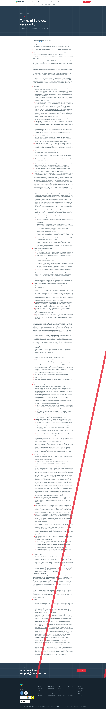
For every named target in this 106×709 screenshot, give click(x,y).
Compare (69, 693)
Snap (59, 690)
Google (59, 688)
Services (39, 693)
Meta (59, 686)
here (64, 4)
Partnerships (80, 698)
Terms (28, 13)
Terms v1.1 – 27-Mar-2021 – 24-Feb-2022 (49, 659)
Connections (40, 1)
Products (27, 1)
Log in (80, 1)
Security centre (80, 695)
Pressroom (79, 697)
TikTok (59, 691)
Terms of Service (76, 706)
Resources (53, 1)
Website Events (51, 686)
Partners (47, 1)
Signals (39, 686)
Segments (40, 690)
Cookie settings (83, 706)
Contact (79, 700)
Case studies (70, 686)
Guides (69, 690)
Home (21, 13)
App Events (50, 691)
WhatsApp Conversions (52, 693)
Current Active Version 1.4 (38, 41)
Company (60, 1)
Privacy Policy (69, 706)
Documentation (70, 695)
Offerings (33, 1)
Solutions (40, 695)
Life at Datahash (80, 688)
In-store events (51, 688)
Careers (79, 693)
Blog (68, 688)
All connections (60, 693)
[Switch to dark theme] (76, 2)
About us (79, 686)
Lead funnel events (51, 690)
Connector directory (61, 695)
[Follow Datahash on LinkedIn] (65, 706)
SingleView (40, 688)
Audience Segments (51, 695)
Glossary (69, 691)
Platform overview (41, 691)
